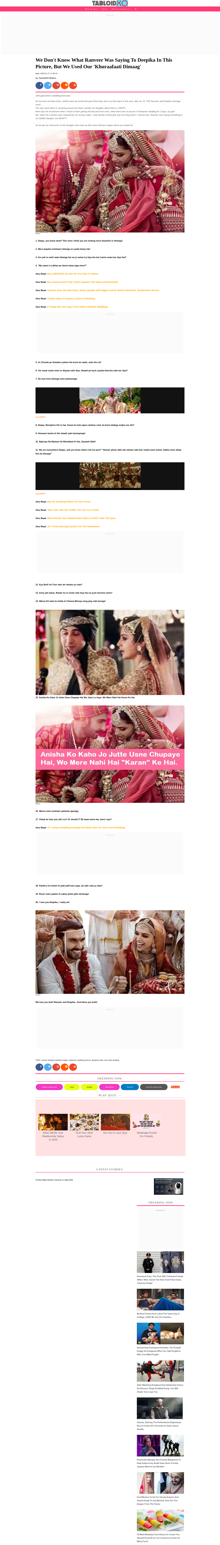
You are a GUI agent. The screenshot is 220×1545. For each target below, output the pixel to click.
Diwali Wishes (109, 1087)
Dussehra (130, 1087)
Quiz (105, 9)
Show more (175, 1087)
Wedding (89, 1087)
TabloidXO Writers (47, 78)
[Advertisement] (110, 34)
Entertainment (121, 9)
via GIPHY (41, 417)
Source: (38, 233)
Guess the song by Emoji (154, 1087)
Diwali (72, 1087)
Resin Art (91, 9)
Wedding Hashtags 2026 (49, 1087)
